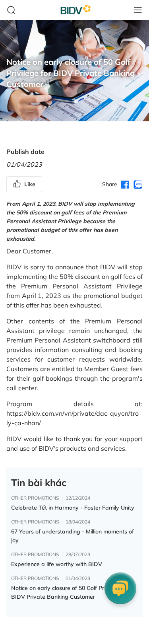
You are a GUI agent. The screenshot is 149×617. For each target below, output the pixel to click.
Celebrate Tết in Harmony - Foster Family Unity (72, 507)
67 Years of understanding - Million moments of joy (72, 536)
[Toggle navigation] (138, 10)
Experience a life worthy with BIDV (56, 564)
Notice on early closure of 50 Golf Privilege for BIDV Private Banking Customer (70, 592)
